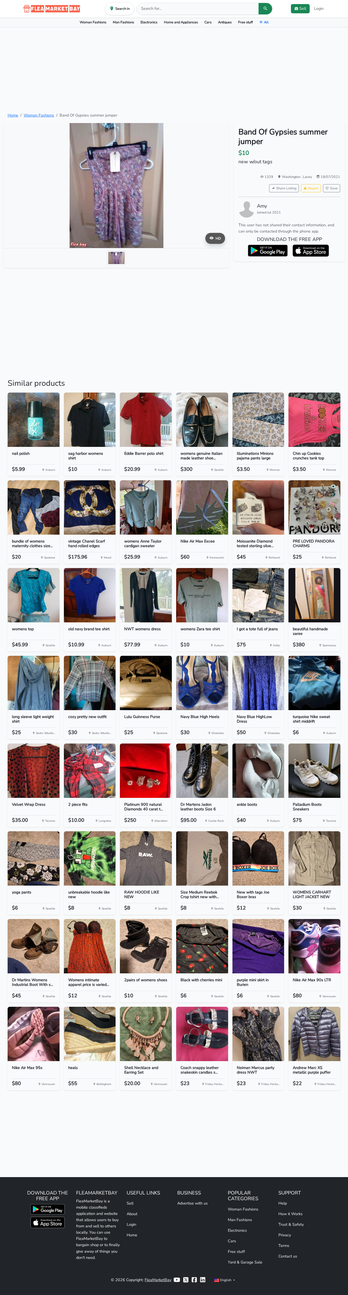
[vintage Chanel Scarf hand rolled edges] (90, 507)
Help (282, 1203)
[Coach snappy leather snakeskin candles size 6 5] (202, 1034)
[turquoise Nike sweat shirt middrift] (314, 683)
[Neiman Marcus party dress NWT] (258, 1034)
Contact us (287, 1256)
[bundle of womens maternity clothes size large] (34, 507)
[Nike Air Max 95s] (34, 1034)
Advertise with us (192, 1203)
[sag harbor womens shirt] (90, 420)
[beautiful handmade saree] (314, 595)
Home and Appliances (181, 22)
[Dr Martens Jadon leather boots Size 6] (202, 771)
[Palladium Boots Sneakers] (314, 771)
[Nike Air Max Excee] (202, 507)
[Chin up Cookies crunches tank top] (314, 420)
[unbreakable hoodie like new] (90, 858)
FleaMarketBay (158, 1280)
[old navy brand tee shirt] (90, 595)
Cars (208, 22)
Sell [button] (302, 8)
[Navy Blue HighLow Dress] (258, 683)
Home (13, 115)
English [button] (225, 1280)
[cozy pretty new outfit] (90, 683)
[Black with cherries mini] (202, 946)
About (132, 1213)
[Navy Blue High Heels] (202, 683)
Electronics (149, 22)
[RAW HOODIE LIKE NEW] (146, 858)
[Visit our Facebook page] (194, 1280)
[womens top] (34, 595)
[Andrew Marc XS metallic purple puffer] (314, 1034)
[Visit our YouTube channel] (176, 1280)
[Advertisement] (174, 70)
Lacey (307, 176)
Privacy (284, 1235)
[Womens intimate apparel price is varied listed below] (90, 946)
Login (319, 8)
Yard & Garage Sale (245, 1262)
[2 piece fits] (90, 771)
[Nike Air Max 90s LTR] (314, 946)
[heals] (90, 1034)
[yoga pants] (34, 858)
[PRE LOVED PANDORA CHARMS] (314, 507)
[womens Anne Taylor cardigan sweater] (146, 507)
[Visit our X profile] (185, 1280)
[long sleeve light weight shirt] (34, 683)
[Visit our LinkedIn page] (202, 1280)
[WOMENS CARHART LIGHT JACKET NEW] (314, 858)
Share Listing (286, 188)
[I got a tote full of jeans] (258, 595)
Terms (283, 1245)
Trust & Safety (291, 1224)
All (266, 22)
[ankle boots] (258, 771)
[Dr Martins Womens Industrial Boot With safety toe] (34, 946)
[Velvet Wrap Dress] (34, 771)
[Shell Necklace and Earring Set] (146, 1034)
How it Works (290, 1213)
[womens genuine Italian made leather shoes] (202, 420)
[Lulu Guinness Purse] (146, 683)
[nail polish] (34, 420)
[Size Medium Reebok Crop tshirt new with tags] (202, 858)
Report (313, 188)
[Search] (265, 8)
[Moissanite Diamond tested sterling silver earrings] (258, 507)
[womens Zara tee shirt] (202, 595)
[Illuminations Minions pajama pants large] (258, 420)
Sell (130, 1203)
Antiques (225, 22)
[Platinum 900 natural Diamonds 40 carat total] (146, 771)
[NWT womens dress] (146, 595)
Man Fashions (123, 22)
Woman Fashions (93, 22)
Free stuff (245, 22)
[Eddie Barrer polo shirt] (146, 420)
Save (334, 188)
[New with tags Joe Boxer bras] (258, 858)
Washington (291, 176)
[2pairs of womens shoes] (146, 946)
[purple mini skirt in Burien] (258, 946)
